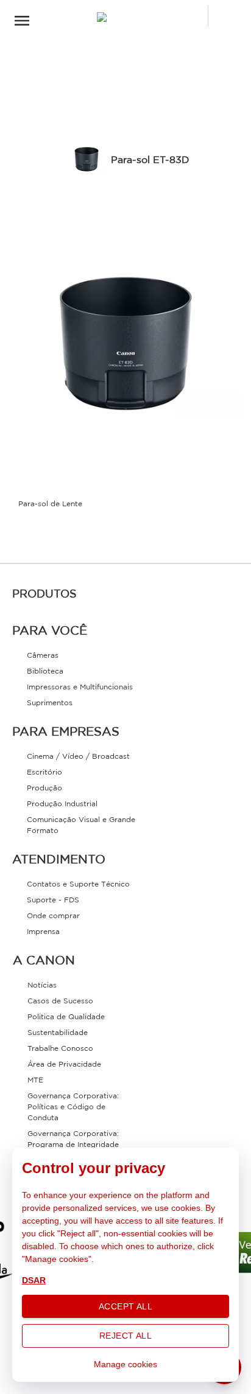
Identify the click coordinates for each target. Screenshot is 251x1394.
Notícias (42, 985)
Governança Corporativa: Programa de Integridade (73, 1139)
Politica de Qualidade (66, 1017)
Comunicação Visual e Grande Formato (81, 825)
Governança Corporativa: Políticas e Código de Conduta (73, 1107)
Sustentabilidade (57, 1033)
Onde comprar (53, 916)
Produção (44, 788)
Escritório (44, 772)
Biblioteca (45, 671)
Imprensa (43, 932)
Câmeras (42, 655)
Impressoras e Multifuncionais (80, 687)
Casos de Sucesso (60, 1001)
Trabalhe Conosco (60, 1048)
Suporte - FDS (53, 900)
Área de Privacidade (64, 1064)
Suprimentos (49, 703)
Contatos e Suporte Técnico (78, 884)
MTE (35, 1080)
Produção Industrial (62, 804)
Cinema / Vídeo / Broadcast (78, 756)
